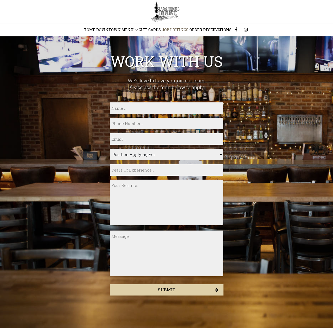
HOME (89, 29)
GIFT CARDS (150, 29)
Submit (166, 289)
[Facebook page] (236, 29)
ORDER (195, 29)
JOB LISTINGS (175, 29)
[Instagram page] (246, 29)
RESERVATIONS (217, 29)
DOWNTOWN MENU (115, 29)
